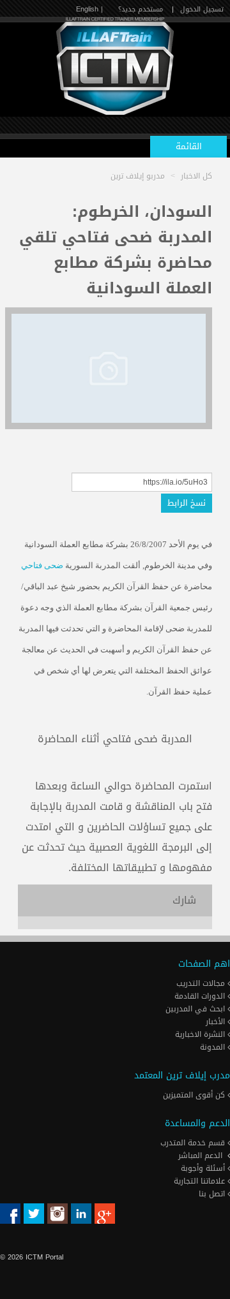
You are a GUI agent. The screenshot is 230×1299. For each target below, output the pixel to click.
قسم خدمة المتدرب (193, 1143)
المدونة (213, 1047)
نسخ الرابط (186, 503)
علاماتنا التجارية (200, 1181)
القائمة (189, 146)
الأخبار (216, 1022)
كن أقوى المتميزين (195, 1095)
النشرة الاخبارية (201, 1034)
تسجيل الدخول (202, 9)
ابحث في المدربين (196, 1009)
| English (89, 9)
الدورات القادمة (200, 996)
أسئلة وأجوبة (204, 1168)
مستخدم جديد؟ (140, 9)
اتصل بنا (213, 1194)
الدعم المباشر (200, 1156)
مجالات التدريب (201, 983)
